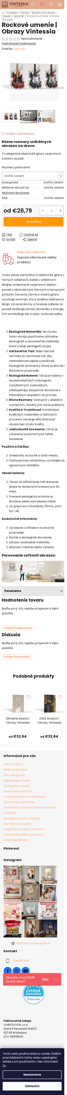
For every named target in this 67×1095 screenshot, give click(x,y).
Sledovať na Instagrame (33, 943)
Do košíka (33, 222)
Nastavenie (32, 1075)
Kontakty (10, 813)
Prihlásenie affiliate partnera (24, 835)
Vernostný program (18, 824)
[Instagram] (17, 971)
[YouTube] (25, 971)
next (63, 702)
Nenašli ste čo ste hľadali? (22, 818)
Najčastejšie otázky (17, 781)
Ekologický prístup (16, 786)
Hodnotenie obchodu (18, 791)
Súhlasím (32, 1086)
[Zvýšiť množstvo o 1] (60, 210)
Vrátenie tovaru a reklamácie (24, 797)
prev (4, 702)
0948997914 (21, 961)
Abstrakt (19, 49)
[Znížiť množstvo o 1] (42, 210)
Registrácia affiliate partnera (24, 829)
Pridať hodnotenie (18, 628)
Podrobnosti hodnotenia (19, 44)
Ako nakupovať (14, 775)
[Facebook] (8, 971)
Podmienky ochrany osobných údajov (30, 807)
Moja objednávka (15, 840)
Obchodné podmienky (19, 802)
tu (4, 1065)
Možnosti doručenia (15, 193)
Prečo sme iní (13, 764)
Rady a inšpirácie (15, 770)
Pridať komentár (17, 657)
